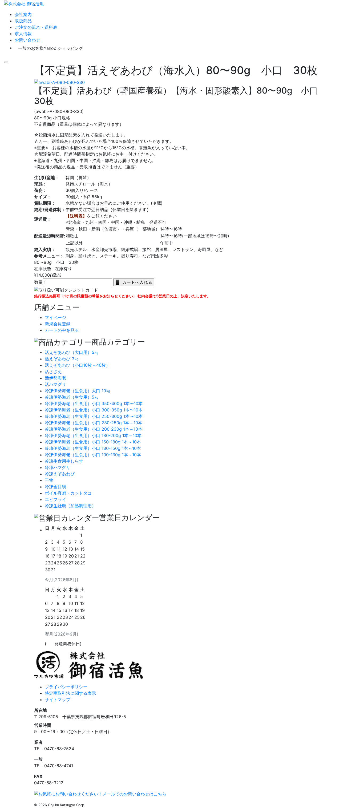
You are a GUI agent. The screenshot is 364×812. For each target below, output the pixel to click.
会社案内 (23, 14)
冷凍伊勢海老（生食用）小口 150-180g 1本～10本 (93, 442)
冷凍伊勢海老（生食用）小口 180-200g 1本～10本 (93, 435)
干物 (49, 480)
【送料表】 (76, 216)
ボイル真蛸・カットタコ (68, 493)
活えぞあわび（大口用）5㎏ (72, 352)
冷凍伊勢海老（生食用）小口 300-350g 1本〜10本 (94, 410)
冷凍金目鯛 (55, 486)
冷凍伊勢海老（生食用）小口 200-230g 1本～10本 (93, 429)
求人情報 (23, 33)
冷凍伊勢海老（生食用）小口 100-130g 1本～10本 (93, 454)
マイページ (55, 317)
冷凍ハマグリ (57, 467)
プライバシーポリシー (66, 686)
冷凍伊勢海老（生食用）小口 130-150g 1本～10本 (93, 448)
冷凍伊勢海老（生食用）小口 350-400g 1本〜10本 (94, 403)
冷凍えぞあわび (60, 473)
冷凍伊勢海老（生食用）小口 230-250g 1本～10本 (93, 422)
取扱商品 (23, 20)
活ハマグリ (55, 384)
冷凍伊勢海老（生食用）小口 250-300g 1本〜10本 (94, 416)
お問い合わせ (27, 40)
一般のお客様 (50, 48)
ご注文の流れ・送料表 (36, 27)
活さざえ (53, 371)
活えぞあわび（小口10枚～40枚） (77, 365)
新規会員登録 (57, 323)
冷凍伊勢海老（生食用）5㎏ (72, 397)
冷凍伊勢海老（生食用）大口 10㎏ (77, 390)
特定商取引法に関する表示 (70, 693)
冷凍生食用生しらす (64, 461)
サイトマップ (57, 699)
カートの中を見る (62, 330)
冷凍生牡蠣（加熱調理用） (70, 505)
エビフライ (55, 499)
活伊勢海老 (55, 378)
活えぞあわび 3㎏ (62, 358)
